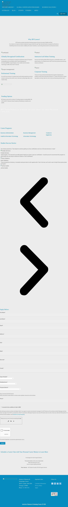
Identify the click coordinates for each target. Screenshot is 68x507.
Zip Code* (2, 359)
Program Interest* (4, 387)
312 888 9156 (26, 487)
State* (1, 351)
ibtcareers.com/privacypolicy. (19, 414)
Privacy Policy (38, 485)
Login (62, 13)
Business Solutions (49, 7)
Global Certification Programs (28, 7)
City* (1, 342)
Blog (14, 10)
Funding (29, 10)
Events (21, 10)
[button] (34, 203)
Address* (2, 334)
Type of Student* (3, 376)
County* (2, 368)
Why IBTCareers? (8, 7)
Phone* (10, 403)
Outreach (5, 10)
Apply (36, 10)
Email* (1, 325)
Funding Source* (3, 382)
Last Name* (2, 319)
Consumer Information (40, 483)
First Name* (2, 312)
